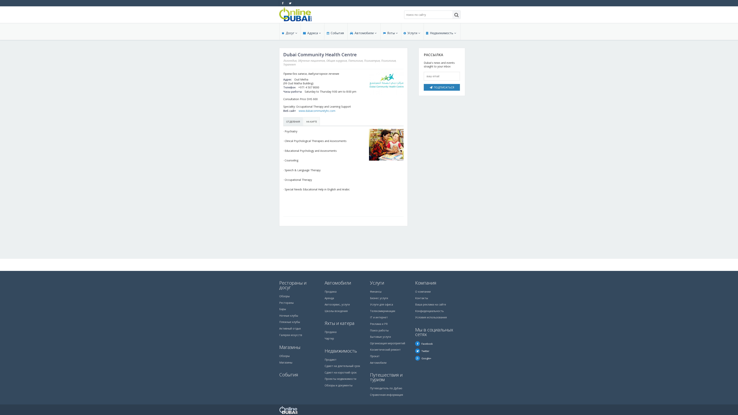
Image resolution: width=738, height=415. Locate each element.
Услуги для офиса (381, 304)
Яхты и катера (339, 323)
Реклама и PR (379, 324)
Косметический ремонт (385, 349)
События (337, 33)
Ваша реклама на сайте (430, 304)
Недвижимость (441, 33)
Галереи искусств (290, 335)
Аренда (329, 298)
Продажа (331, 291)
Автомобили (364, 33)
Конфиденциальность (429, 311)
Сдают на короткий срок (341, 372)
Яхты (391, 33)
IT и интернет (379, 317)
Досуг (290, 33)
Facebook (427, 343)
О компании (423, 291)
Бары (282, 309)
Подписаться (444, 87)
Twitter (425, 351)
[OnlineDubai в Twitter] (290, 3)
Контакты (421, 298)
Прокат (375, 356)
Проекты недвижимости (340, 379)
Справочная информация (386, 395)
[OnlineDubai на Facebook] (282, 3)
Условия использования (431, 317)
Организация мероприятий (387, 343)
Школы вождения (336, 311)
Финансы (375, 291)
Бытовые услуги (380, 337)
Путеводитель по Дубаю (386, 388)
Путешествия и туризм (386, 377)
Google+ (426, 358)
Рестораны (286, 303)
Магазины (289, 347)
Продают (331, 359)
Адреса (312, 33)
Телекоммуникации (382, 311)
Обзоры (284, 296)
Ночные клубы (288, 315)
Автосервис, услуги (337, 304)
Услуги (412, 33)
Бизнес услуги (379, 298)
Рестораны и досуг (293, 285)
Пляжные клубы (289, 322)
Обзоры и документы (338, 385)
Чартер (329, 338)
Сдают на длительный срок (342, 366)
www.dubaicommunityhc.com (317, 111)
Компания (425, 283)
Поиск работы (379, 330)
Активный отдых (290, 328)
